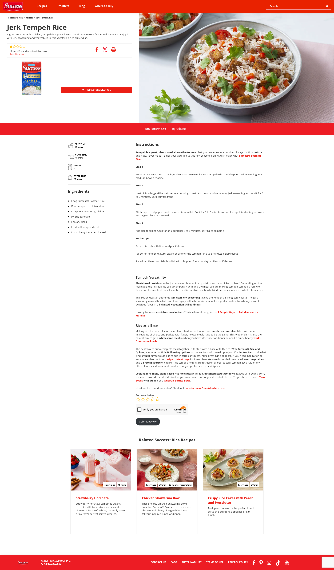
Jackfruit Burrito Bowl (177, 380)
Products (63, 6)
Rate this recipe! (17, 53)
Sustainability (192, 562)
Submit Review (148, 421)
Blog (82, 6)
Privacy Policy (238, 562)
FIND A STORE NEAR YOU (98, 89)
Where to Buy (104, 6)
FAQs (174, 562)
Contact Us (158, 562)
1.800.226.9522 (52, 563)
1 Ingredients (177, 129)
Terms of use (215, 562)
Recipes (42, 6)
